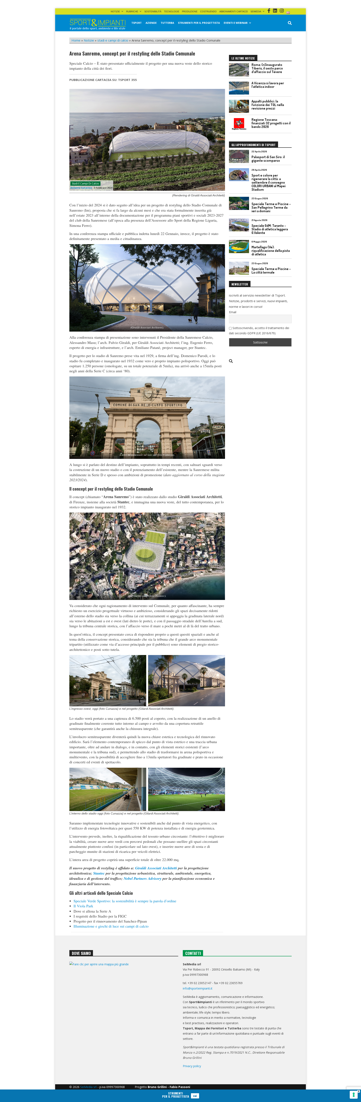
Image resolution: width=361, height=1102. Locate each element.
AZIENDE (151, 23)
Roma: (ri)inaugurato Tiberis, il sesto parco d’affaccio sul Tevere (267, 68)
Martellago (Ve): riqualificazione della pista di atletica (271, 250)
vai (195, 1096)
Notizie (115, 11)
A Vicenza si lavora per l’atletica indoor (268, 85)
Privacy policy (192, 1066)
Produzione (189, 11)
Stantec (99, 873)
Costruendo (208, 11)
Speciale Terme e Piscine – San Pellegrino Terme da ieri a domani (271, 207)
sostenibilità (152, 11)
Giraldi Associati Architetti (156, 868)
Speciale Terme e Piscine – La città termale (271, 270)
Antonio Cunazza (81, 187)
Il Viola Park (83, 905)
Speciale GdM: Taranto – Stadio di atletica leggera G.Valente (270, 229)
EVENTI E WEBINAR (236, 23)
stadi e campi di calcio (112, 40)
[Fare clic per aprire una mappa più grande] (123, 1004)
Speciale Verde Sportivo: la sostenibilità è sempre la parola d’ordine (125, 900)
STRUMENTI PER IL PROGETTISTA (199, 23)
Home (75, 40)
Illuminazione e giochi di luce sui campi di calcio (111, 926)
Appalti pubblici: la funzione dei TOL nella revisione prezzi (268, 104)
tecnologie (171, 11)
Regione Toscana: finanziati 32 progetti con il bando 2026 (271, 123)
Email (232, 312)
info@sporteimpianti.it (197, 988)
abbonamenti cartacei (233, 11)
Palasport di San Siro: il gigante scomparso (268, 159)
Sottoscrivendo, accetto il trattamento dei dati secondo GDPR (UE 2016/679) (259, 330)
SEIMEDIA (255, 11)
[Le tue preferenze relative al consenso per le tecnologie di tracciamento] (354, 1095)
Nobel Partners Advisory (142, 878)
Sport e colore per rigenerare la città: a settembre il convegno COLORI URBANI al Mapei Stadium (269, 182)
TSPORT (136, 23)
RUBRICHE (132, 11)
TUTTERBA (167, 23)
